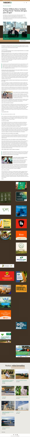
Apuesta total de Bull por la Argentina (21, 380)
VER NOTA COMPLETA (23, 40)
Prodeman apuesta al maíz (6, 427)
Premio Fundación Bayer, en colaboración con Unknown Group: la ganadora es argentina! (8, 381)
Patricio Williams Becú (16, 45)
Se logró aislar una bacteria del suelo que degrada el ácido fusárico (8, 412)
